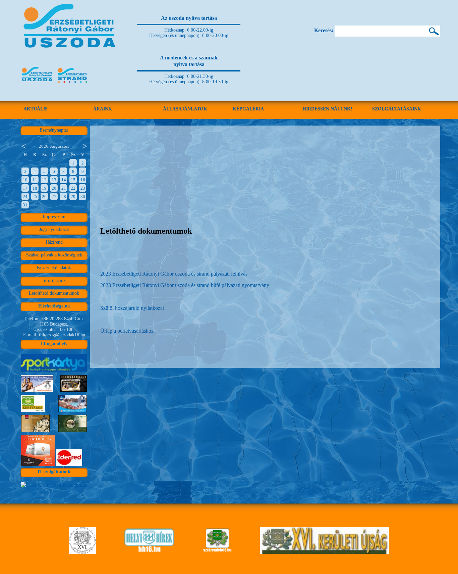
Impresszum (54, 216)
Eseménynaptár (54, 130)
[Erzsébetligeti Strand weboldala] (73, 83)
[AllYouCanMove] (37, 466)
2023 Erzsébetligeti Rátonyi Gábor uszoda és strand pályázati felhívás (173, 274)
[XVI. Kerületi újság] (324, 552)
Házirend (54, 242)
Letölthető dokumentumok (54, 293)
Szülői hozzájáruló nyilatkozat (132, 308)
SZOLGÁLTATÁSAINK (396, 108)
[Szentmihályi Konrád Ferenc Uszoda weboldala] (37, 83)
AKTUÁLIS (35, 108)
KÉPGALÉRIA (248, 108)
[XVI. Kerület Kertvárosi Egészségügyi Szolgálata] (217, 552)
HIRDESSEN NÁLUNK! (327, 108)
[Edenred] (69, 466)
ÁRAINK (102, 108)
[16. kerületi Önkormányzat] (82, 552)
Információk (54, 280)
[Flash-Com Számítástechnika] (54, 485)
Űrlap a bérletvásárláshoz (127, 331)
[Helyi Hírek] (148, 552)
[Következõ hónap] (85, 145)
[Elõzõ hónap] (23, 145)
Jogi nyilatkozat (54, 229)
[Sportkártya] (54, 371)
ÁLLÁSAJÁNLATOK (185, 108)
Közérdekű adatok (54, 267)
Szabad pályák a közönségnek (54, 254)
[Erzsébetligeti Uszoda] (70, 57)
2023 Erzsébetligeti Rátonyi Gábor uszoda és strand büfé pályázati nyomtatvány (184, 285)
